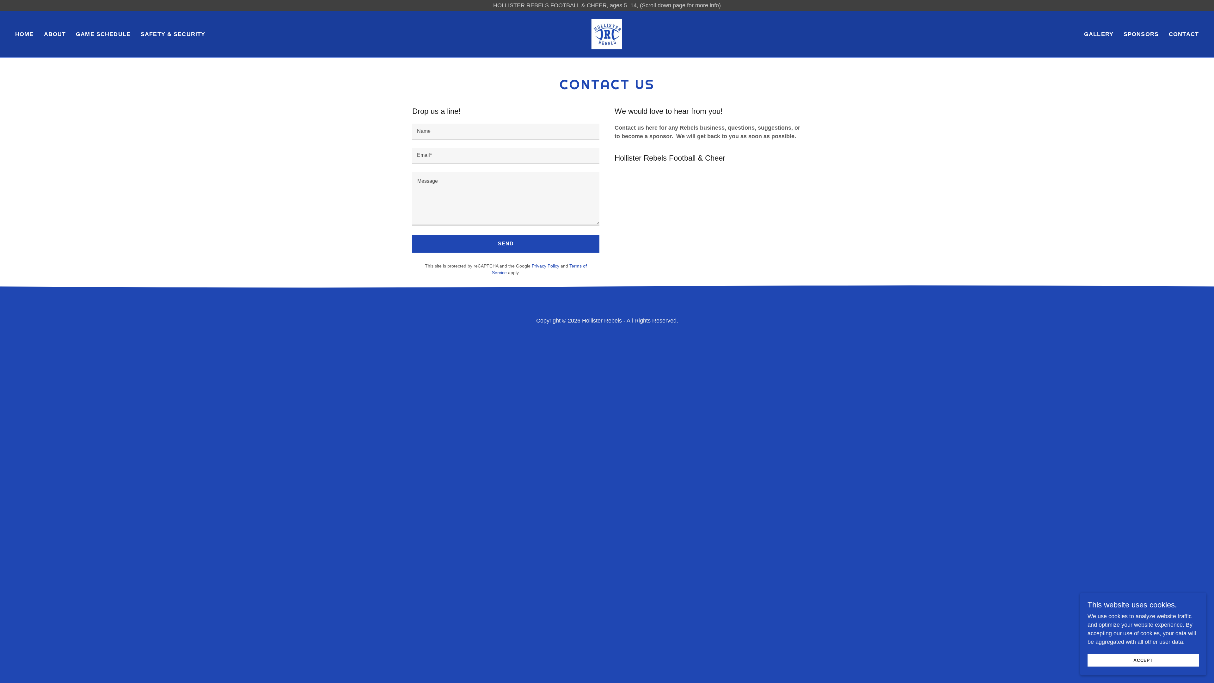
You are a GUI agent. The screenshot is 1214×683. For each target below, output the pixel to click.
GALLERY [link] (1098, 34)
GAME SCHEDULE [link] (103, 34)
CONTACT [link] (1184, 34)
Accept (1143, 660)
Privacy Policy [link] (545, 265)
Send (506, 243)
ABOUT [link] (55, 34)
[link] (607, 34)
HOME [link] (24, 34)
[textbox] (505, 132)
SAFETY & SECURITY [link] (173, 34)
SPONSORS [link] (1141, 34)
